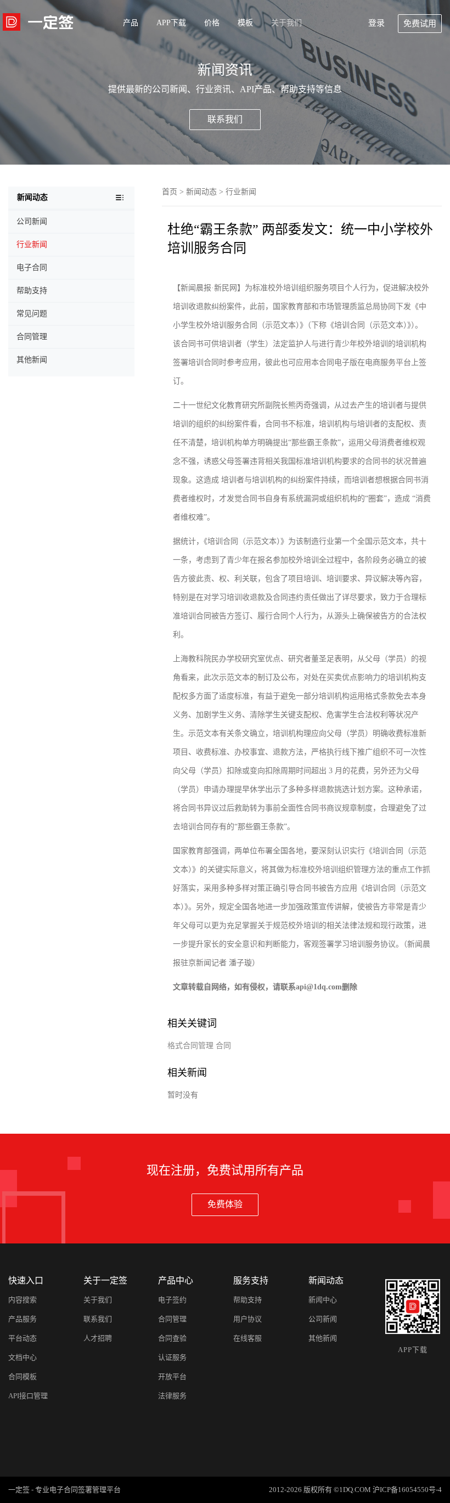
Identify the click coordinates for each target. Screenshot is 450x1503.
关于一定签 (105, 1280)
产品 (130, 23)
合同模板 (22, 1376)
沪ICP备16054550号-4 (407, 1489)
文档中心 (22, 1357)
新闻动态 (201, 192)
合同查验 (172, 1338)
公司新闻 (322, 1319)
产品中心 (175, 1280)
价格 (212, 23)
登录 (376, 23)
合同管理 (172, 1319)
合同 (223, 1046)
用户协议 (247, 1319)
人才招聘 (97, 1338)
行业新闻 (241, 192)
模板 (245, 23)
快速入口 (25, 1280)
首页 (169, 192)
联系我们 (225, 119)
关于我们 (286, 23)
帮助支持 (247, 1300)
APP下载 (171, 23)
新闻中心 (322, 1300)
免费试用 (419, 23)
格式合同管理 (190, 1046)
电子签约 (172, 1300)
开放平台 (172, 1376)
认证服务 (172, 1357)
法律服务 (172, 1396)
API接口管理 (28, 1396)
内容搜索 (22, 1300)
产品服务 (22, 1319)
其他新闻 (322, 1338)
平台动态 (22, 1338)
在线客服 (247, 1338)
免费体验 (225, 1204)
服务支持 (250, 1280)
